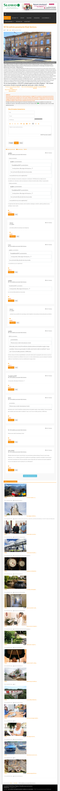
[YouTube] (26, 124)
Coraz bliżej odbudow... (32, 699)
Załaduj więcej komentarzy (30, 475)
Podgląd (11, 142)
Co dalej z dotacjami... (31, 589)
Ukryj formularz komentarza (16, 109)
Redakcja (19, 21)
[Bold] (10, 124)
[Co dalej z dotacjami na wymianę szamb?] (15, 582)
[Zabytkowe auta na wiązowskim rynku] (15, 747)
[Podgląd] (38, 124)
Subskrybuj (20, 149)
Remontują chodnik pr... (32, 681)
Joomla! (6, 789)
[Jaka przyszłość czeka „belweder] (15, 600)
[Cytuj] (21, 124)
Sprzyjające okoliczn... (31, 516)
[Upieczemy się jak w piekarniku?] (15, 637)
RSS (26, 149)
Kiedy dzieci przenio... (31, 534)
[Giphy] (33, 124)
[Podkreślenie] (15, 124)
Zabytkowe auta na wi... (32, 755)
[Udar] (17, 124)
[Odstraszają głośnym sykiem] (15, 765)
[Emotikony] (35, 124)
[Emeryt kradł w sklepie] (15, 655)
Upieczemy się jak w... (31, 644)
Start (7, 18)
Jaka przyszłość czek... (32, 607)
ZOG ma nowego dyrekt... (32, 718)
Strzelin (15, 783)
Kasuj (21, 142)
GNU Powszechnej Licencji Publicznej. (42, 789)
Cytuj (16, 214)
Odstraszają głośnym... (32, 773)
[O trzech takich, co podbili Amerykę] (15, 490)
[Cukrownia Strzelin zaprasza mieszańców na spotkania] (15, 545)
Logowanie (45, 18)
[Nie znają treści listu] (15, 729)
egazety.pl (24, 85)
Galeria (29, 18)
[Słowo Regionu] (12, 6)
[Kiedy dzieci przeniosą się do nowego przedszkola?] (15, 527)
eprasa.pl (30, 85)
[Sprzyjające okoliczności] (15, 508)
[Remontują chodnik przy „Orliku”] (15, 674)
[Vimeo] (29, 124)
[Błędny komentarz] (9, 212)
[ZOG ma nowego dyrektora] (15, 710)
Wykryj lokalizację (38, 118)
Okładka (37, 18)
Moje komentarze (11, 149)
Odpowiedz (11, 214)
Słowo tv (15, 18)
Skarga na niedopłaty (31, 571)
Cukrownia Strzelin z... (32, 552)
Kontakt (27, 21)
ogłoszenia (9, 21)
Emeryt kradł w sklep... (32, 663)
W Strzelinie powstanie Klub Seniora (20, 27)
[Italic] (12, 124)
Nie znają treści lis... (31, 736)
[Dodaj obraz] (23, 124)
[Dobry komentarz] (8, 212)
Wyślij (16, 142)
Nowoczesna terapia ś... (32, 626)
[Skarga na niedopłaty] (15, 563)
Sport (22, 18)
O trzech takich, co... (31, 497)
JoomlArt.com (13, 787)
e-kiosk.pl (41, 85)
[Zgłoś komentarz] (8, 210)
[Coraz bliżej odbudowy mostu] (15, 692)
